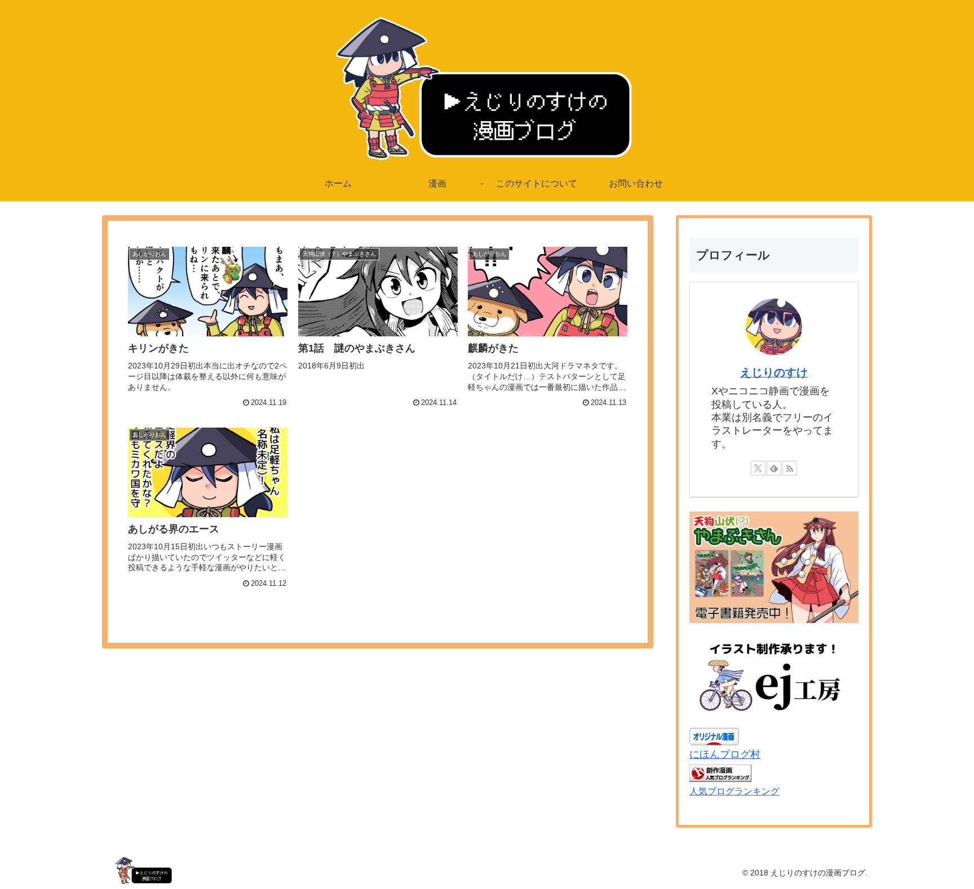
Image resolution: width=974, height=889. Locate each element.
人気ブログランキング (734, 791)
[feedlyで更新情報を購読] (774, 468)
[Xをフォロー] (758, 468)
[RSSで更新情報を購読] (789, 468)
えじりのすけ (774, 372)
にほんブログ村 (724, 754)
